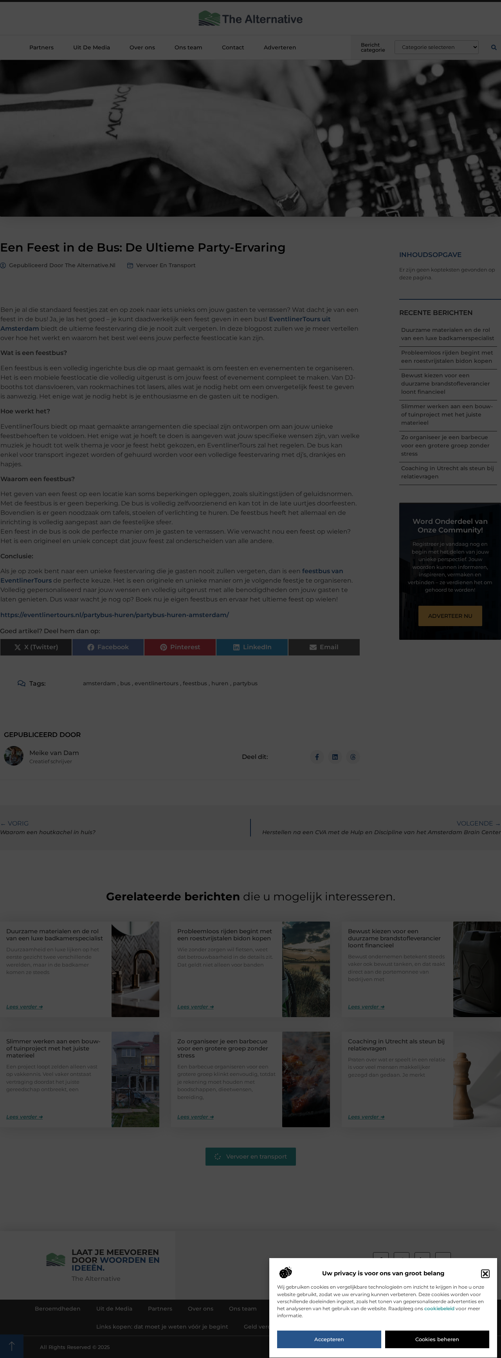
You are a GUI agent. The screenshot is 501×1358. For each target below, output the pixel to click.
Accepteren (329, 1339)
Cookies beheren (437, 1339)
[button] (485, 1274)
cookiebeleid (439, 1308)
